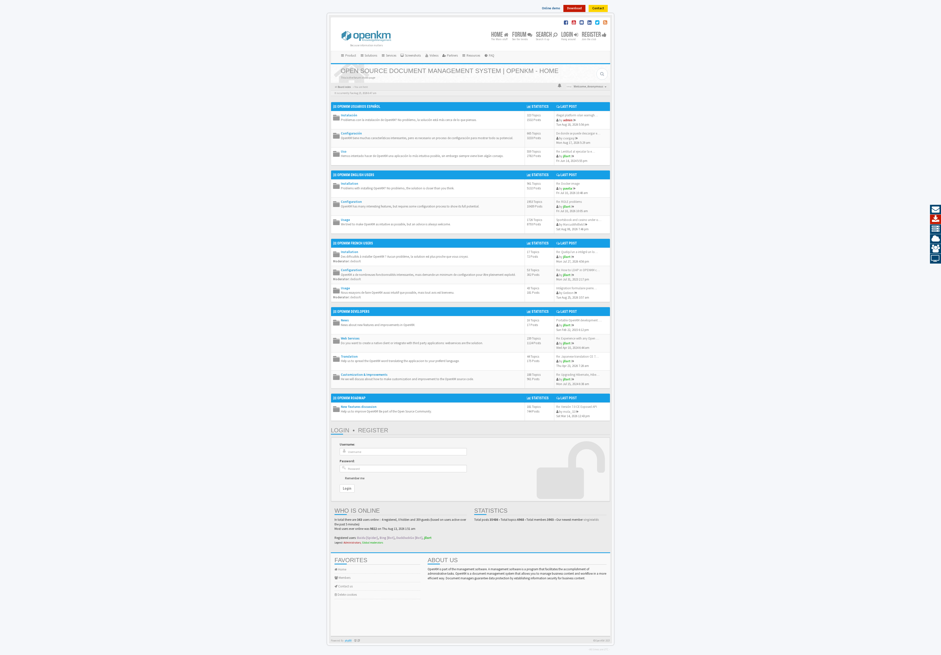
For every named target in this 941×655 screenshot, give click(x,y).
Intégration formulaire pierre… (576, 288)
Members (344, 578)
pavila (567, 188)
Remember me (354, 478)
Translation (349, 356)
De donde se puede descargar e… (578, 133)
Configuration (351, 202)
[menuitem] (410, 55)
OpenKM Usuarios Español (358, 107)
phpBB (348, 640)
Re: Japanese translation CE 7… (577, 356)
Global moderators (372, 542)
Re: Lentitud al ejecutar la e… (575, 151)
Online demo (551, 8)
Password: (347, 461)
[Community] (935, 249)
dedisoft (355, 261)
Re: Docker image (568, 184)
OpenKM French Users (355, 243)
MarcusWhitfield (573, 224)
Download (574, 8)
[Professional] (935, 229)
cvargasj (568, 138)
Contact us (345, 586)
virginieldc (591, 520)
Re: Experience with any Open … (577, 338)
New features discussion (358, 407)
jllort (566, 156)
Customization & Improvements (364, 375)
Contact (598, 8)
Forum (519, 35)
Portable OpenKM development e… (579, 320)
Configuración (351, 133)
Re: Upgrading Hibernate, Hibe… (577, 375)
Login (567, 35)
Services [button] (390, 55)
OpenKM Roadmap (351, 398)
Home (497, 35)
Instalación (349, 115)
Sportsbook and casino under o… (578, 220)
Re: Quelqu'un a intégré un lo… (577, 252)
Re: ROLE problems (569, 202)
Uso (344, 151)
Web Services (350, 338)
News (345, 320)
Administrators (352, 542)
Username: (347, 444)
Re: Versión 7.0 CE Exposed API (576, 407)
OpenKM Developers (353, 312)
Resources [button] (473, 55)
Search (544, 35)
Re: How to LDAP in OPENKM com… (580, 270)
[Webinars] (935, 259)
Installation (349, 184)
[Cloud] (935, 239)
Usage (345, 220)
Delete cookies (347, 595)
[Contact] (935, 210)
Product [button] (350, 55)
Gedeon (568, 293)
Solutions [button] (370, 55)
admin (567, 120)
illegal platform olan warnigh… (577, 115)
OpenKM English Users (355, 175)
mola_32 (569, 412)
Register (592, 35)
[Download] (935, 219)
